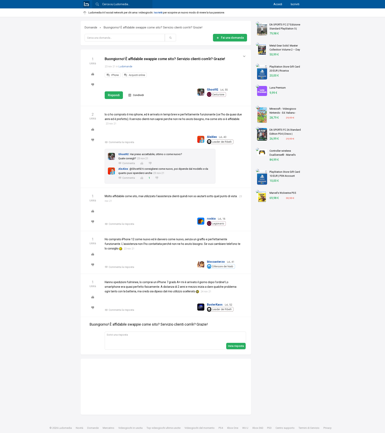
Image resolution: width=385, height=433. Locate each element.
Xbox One (232, 427)
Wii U (245, 427)
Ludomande (125, 66)
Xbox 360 (257, 427)
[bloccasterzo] (200, 263)
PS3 (269, 427)
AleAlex (212, 136)
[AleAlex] (200, 138)
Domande (91, 27)
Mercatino (108, 427)
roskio (211, 218)
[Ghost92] (200, 91)
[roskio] (200, 220)
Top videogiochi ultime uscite (163, 427)
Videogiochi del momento (199, 427)
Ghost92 (212, 89)
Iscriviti (295, 4)
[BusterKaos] (200, 306)
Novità (79, 427)
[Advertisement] (166, 387)
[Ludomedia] (86, 4)
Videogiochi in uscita (130, 427)
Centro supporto (285, 427)
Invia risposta (236, 345)
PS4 (221, 427)
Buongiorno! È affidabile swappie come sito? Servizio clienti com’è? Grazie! (153, 27)
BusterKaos (215, 304)
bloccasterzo (216, 261)
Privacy (327, 427)
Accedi (278, 4)
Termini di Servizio (309, 427)
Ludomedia (65, 427)
